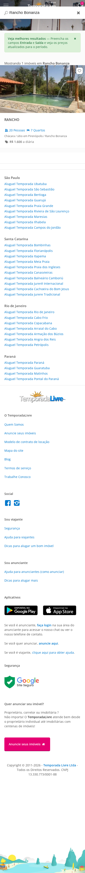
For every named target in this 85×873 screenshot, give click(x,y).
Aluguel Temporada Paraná (24, 362)
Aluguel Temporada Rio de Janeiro (29, 312)
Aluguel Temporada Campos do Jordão (32, 227)
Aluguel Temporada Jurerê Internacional (33, 283)
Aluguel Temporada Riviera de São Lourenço (36, 211)
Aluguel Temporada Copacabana (28, 323)
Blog (7, 459)
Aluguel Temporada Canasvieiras (28, 272)
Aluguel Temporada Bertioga (25, 195)
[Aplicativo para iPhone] (62, 614)
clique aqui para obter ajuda (53, 652)
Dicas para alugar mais (21, 580)
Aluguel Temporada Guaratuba (27, 368)
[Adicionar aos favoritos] (79, 71)
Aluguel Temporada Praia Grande (28, 206)
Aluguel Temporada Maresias (25, 217)
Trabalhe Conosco (17, 477)
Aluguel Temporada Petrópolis (26, 345)
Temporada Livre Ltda (59, 765)
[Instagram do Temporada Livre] (17, 504)
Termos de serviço (17, 468)
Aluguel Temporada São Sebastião (29, 189)
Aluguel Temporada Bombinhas (27, 245)
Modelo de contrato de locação (26, 442)
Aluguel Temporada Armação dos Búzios (33, 334)
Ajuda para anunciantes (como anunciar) (34, 572)
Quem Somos (14, 424)
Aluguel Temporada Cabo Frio (26, 318)
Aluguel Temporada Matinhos (26, 373)
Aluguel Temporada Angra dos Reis (30, 339)
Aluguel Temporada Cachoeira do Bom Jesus (36, 289)
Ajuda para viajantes (19, 537)
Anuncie (20, 433)
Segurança (12, 528)
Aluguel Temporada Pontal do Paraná (31, 379)
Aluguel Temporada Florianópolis (28, 251)
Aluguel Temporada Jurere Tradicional (32, 294)
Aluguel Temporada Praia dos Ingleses (32, 267)
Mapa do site (13, 450)
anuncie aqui (48, 643)
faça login (44, 625)
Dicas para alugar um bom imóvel (29, 546)
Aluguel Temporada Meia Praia (26, 262)
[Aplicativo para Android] (23, 614)
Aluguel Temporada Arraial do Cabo (30, 328)
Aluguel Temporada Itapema (25, 256)
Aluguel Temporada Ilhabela (25, 222)
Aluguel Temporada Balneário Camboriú (33, 278)
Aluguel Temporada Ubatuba (25, 184)
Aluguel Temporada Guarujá (25, 200)
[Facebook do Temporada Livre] (8, 504)
